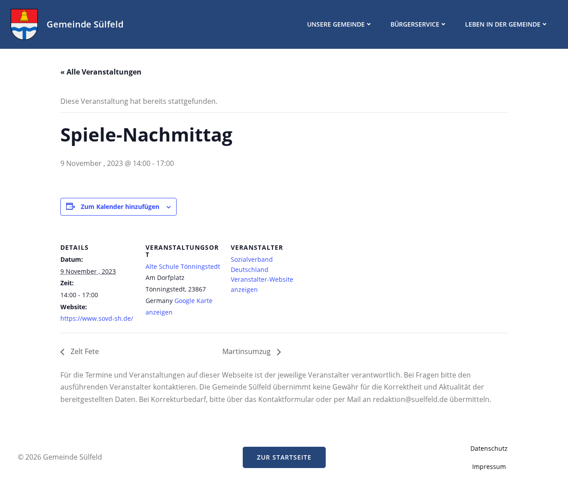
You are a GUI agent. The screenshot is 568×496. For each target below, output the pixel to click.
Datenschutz (489, 448)
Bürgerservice (414, 24)
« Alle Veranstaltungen (101, 72)
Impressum (489, 466)
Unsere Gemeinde (336, 24)
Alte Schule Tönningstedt (183, 266)
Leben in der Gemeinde (502, 24)
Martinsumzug (247, 351)
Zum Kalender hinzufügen (120, 206)
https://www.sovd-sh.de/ (96, 318)
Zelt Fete (84, 351)
